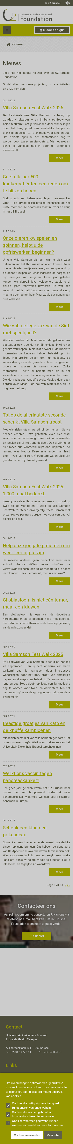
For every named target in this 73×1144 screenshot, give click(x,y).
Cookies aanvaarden (27, 1135)
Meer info (53, 1135)
